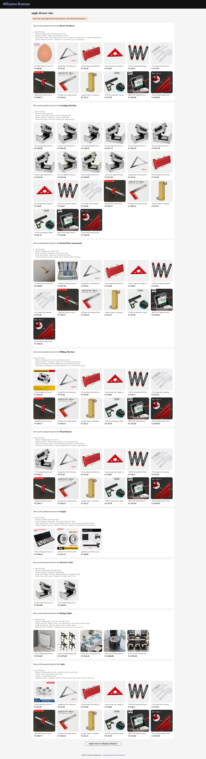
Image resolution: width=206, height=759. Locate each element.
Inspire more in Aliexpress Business (103, 744)
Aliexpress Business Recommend (114, 755)
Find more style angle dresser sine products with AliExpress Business (59, 19)
